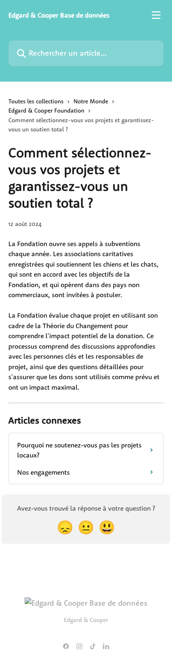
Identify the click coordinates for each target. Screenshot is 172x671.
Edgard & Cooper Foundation (46, 110)
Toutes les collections (35, 101)
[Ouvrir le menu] (156, 15)
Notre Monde (90, 101)
